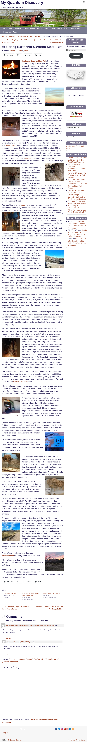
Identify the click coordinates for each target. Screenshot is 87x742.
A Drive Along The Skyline (51, 593)
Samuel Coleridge (20, 382)
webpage (28, 158)
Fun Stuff (17, 29)
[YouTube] (67, 729)
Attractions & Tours (25, 36)
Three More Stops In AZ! (10, 593)
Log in (5, 733)
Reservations (11, 145)
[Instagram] (62, 729)
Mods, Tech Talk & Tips (60, 29)
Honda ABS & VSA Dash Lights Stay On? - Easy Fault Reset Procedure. (77, 160)
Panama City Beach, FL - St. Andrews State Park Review (77, 175)
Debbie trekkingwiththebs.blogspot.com (19, 625)
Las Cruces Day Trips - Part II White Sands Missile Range (76, 193)
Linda (26, 50)
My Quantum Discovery (22, 2)
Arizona (38, 36)
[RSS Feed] (73, 729)
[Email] (70, 729)
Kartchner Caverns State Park (34, 61)
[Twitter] (59, 729)
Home (4, 36)
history (23, 205)
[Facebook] (56, 729)
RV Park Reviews (29, 29)
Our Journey (7, 29)
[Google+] (65, 729)
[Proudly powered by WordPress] (68, 740)
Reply (8, 638)
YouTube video (8, 556)
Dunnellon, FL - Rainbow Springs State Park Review (77, 186)
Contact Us (7, 32)
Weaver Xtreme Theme (78, 740)
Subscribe (76, 56)
